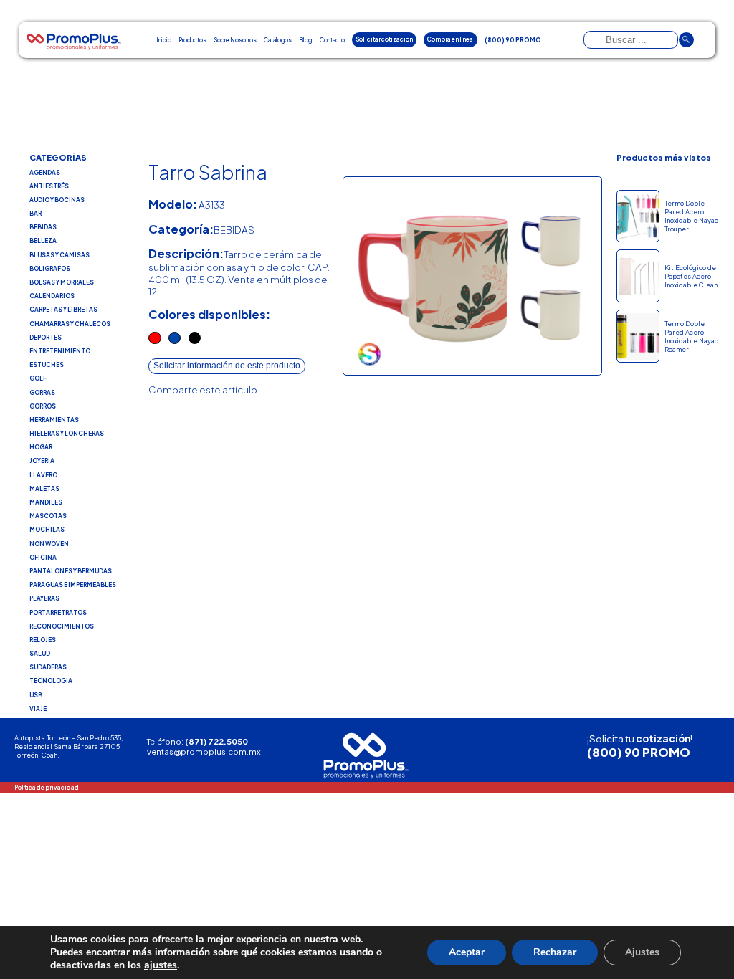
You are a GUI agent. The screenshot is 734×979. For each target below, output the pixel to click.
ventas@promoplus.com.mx (203, 751)
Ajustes (642, 952)
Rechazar (554, 952)
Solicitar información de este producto (226, 365)
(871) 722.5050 (216, 741)
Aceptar (467, 952)
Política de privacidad (46, 787)
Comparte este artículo (202, 389)
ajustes (160, 965)
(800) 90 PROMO (638, 752)
